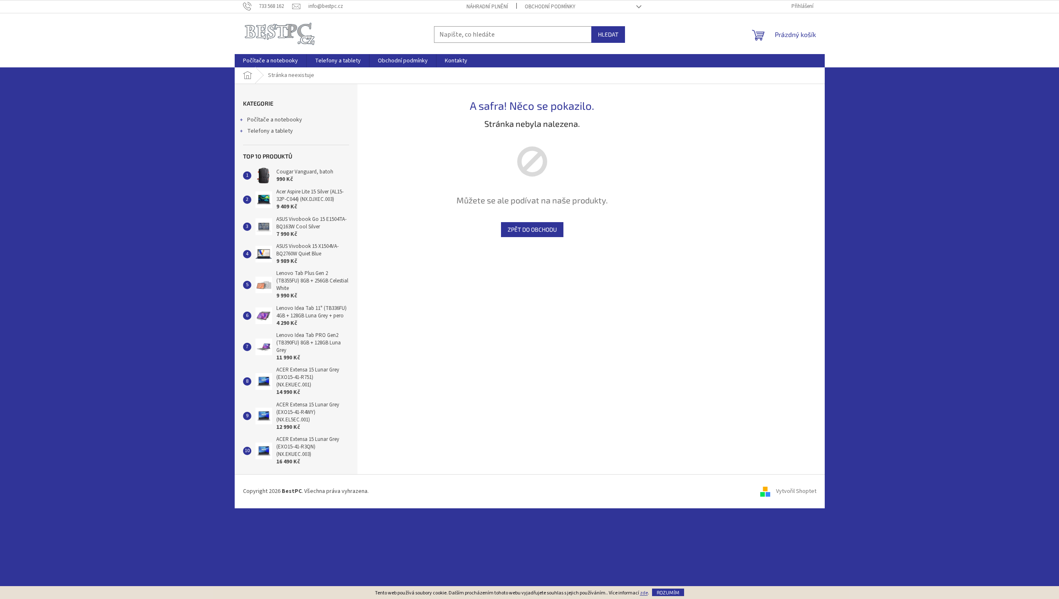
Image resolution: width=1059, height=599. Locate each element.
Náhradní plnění (487, 6)
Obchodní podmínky (550, 6)
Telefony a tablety (270, 131)
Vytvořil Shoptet (796, 491)
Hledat (608, 34)
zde (644, 593)
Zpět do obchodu (532, 229)
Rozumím (668, 592)
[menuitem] (270, 60)
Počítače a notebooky (274, 120)
